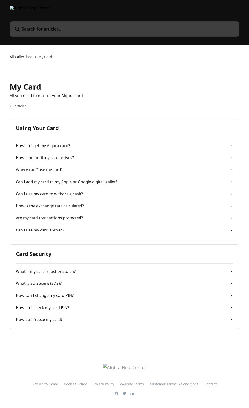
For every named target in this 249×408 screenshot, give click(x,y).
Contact (210, 384)
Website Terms (132, 384)
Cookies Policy (75, 384)
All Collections (21, 56)
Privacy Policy (103, 384)
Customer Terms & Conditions (174, 384)
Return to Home (45, 384)
